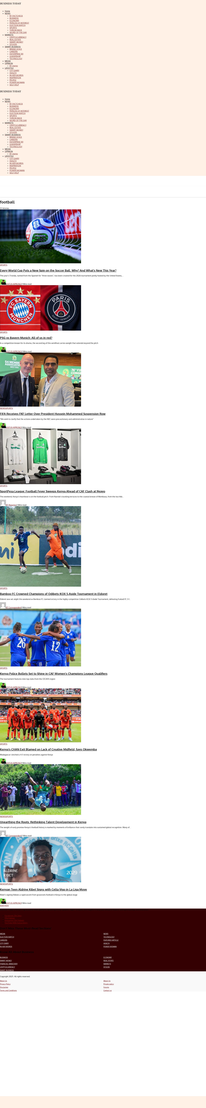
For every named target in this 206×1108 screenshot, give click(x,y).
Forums (106, 987)
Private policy (108, 984)
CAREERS (3, 940)
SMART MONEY (6, 961)
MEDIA (2, 934)
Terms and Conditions (8, 990)
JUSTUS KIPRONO (13, 284)
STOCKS (106, 967)
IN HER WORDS (6, 947)
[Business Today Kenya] (10, 93)
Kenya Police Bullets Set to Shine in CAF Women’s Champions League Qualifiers (53, 673)
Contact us (107, 990)
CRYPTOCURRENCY (7, 967)
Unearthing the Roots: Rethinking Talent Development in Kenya (43, 822)
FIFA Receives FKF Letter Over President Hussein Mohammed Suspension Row (53, 414)
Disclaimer (4, 987)
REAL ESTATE (108, 961)
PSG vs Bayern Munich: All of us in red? (26, 338)
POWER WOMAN (110, 947)
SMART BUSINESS (7, 970)
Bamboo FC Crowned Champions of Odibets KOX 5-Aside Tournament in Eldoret (53, 594)
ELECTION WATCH (7, 937)
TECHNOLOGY (108, 937)
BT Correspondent (13, 607)
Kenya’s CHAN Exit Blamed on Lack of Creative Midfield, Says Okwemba (48, 749)
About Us (3, 981)
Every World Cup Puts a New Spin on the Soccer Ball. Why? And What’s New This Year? (58, 270)
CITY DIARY (4, 943)
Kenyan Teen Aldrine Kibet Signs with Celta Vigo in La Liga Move (43, 889)
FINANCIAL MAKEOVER (8, 964)
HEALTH (106, 943)
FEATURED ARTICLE (110, 940)
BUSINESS (4, 957)
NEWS (105, 934)
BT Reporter (11, 505)
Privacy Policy (5, 984)
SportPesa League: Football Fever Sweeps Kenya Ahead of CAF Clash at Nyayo (52, 491)
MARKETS (107, 964)
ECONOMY (107, 957)
